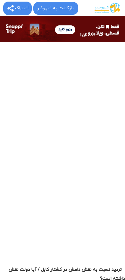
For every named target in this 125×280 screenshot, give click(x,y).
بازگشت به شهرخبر (55, 8)
